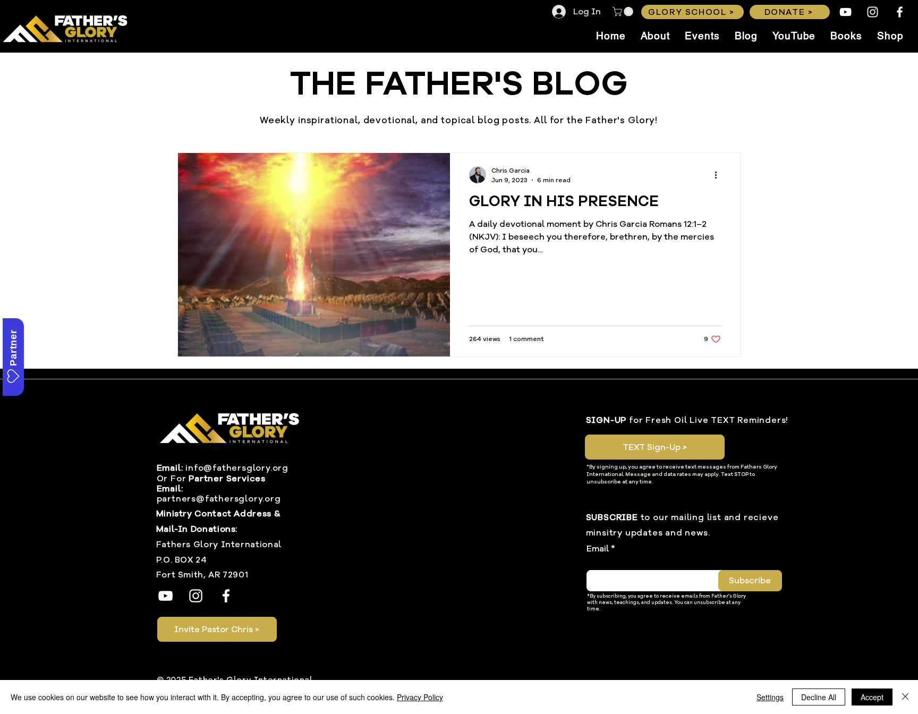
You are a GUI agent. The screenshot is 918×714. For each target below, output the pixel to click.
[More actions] (719, 174)
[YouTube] (845, 12)
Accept (872, 697)
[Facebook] (899, 12)
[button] (624, 11)
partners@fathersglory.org (219, 499)
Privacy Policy (420, 697)
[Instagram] (872, 12)
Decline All (818, 697)
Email (597, 549)
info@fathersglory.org (236, 468)
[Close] (905, 697)
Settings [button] (770, 697)
